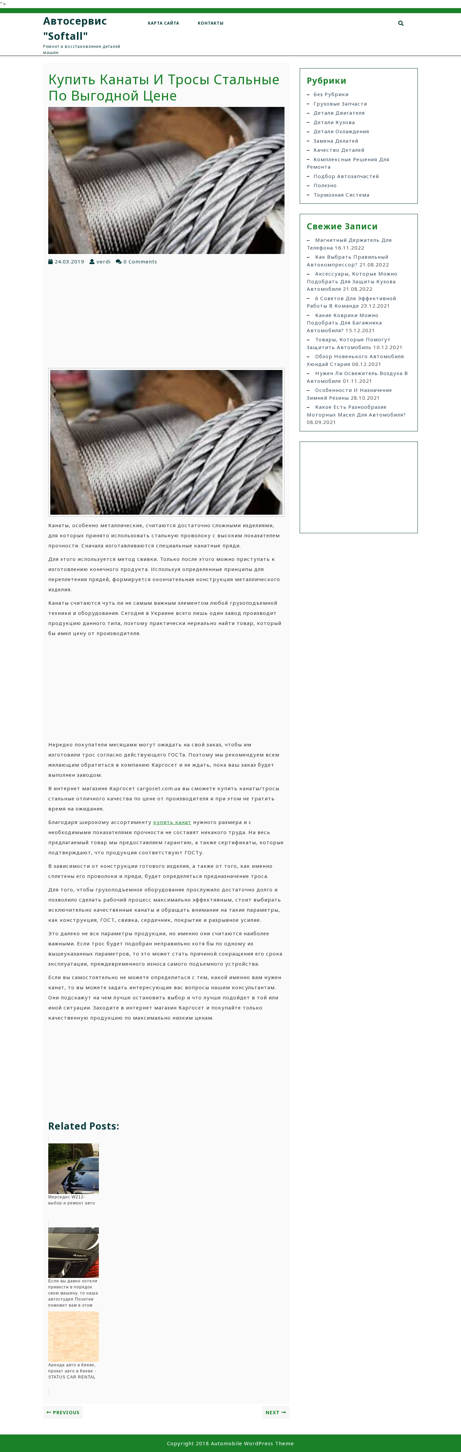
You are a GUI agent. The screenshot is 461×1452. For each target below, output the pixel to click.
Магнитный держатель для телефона (349, 243)
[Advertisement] (166, 316)
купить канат (172, 822)
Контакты (211, 23)
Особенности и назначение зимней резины (349, 394)
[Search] (401, 23)
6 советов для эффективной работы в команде (351, 302)
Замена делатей (336, 140)
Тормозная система (342, 194)
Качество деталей (339, 149)
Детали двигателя (339, 112)
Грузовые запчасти (340, 103)
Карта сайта (163, 23)
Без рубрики (331, 94)
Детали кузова (334, 122)
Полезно (325, 185)
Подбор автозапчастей (346, 176)
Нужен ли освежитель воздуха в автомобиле (357, 377)
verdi (104, 261)
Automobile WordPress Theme (252, 1443)
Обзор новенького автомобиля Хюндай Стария (355, 360)
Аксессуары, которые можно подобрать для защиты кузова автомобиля (352, 281)
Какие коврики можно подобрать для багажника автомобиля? (344, 323)
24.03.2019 (69, 261)
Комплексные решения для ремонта (348, 163)
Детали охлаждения (341, 131)
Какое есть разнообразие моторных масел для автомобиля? (356, 410)
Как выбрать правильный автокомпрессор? (347, 260)
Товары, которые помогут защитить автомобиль (349, 343)
